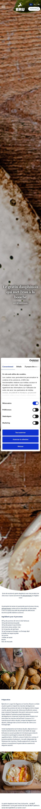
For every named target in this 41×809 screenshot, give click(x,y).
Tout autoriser (20, 432)
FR (38, 4)
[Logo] (20, 6)
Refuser (20, 446)
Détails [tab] (19, 367)
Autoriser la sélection (20, 439)
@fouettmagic (22, 303)
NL (35, 4)
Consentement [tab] (7, 367)
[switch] (36, 409)
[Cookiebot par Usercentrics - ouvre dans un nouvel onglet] (29, 360)
